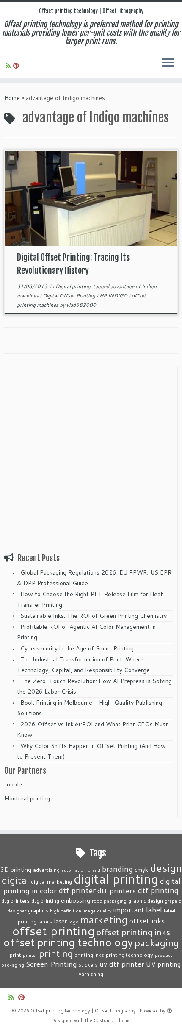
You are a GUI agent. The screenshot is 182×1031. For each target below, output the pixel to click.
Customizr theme (112, 1020)
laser (60, 921)
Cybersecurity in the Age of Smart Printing (77, 648)
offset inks (147, 920)
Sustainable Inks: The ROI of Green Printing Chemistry (93, 615)
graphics (38, 910)
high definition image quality (81, 910)
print (15, 955)
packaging (157, 942)
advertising (46, 869)
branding (117, 868)
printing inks (89, 955)
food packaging (109, 901)
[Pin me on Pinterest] (17, 65)
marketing (103, 919)
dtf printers (116, 890)
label (154, 909)
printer (30, 955)
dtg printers (15, 900)
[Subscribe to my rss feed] (9, 65)
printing (56, 953)
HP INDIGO (114, 295)
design (166, 867)
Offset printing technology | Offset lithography (91, 11)
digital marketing (51, 881)
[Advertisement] (91, 458)
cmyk (141, 869)
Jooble (13, 784)
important (128, 909)
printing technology (129, 955)
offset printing (53, 930)
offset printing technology (68, 942)
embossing (75, 900)
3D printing (15, 869)
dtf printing (158, 890)
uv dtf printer (121, 964)
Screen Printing (51, 964)
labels (45, 921)
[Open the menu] (168, 63)
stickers (88, 964)
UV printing (163, 964)
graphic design (145, 900)
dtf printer (77, 890)
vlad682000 (81, 304)
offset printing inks (133, 932)
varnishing (91, 974)
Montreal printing (27, 798)
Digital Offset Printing (70, 295)
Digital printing (73, 286)
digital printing (116, 878)
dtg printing (45, 900)
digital (15, 879)
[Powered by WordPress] (170, 1009)
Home (12, 98)
